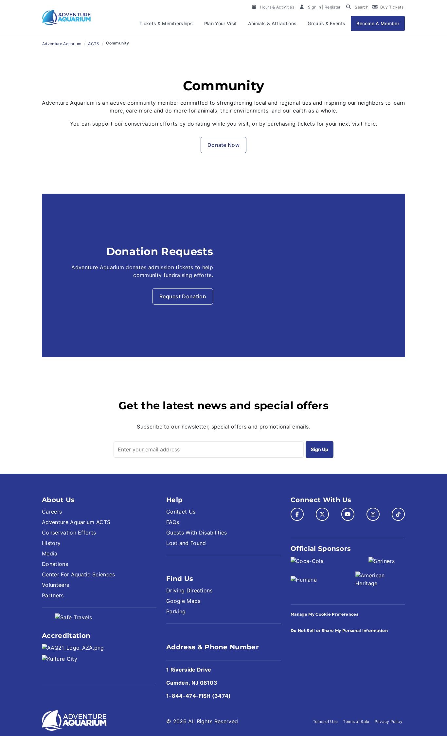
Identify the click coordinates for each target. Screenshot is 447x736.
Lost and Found (186, 543)
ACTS (93, 43)
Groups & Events (326, 23)
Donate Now (223, 145)
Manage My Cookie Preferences (324, 614)
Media (50, 553)
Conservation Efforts (69, 532)
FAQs (172, 522)
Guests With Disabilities (196, 532)
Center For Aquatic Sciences (78, 574)
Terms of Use (325, 721)
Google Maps (183, 601)
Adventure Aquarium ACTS (76, 522)
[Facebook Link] (297, 514)
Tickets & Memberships (166, 23)
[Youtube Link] (347, 514)
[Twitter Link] (322, 514)
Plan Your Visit (220, 23)
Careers (52, 511)
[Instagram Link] (373, 514)
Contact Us (180, 511)
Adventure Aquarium (61, 43)
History (51, 543)
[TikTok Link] (398, 514)
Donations (55, 564)
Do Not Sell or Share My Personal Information (339, 630)
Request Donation (182, 296)
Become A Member (377, 23)
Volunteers (55, 585)
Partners (53, 595)
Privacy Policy (388, 721)
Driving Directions (189, 590)
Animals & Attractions (272, 23)
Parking (176, 611)
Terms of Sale (356, 721)
